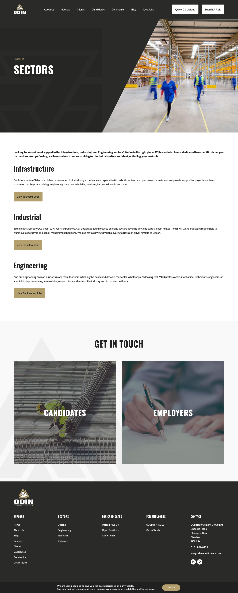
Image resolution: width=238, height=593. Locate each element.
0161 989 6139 (199, 547)
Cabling (62, 524)
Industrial (63, 535)
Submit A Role (213, 9)
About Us (49, 9)
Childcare (63, 541)
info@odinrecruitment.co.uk (206, 553)
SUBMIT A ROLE (155, 524)
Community (118, 9)
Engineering (64, 530)
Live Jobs (148, 9)
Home (17, 524)
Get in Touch (20, 562)
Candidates (98, 9)
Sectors (65, 9)
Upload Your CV (110, 524)
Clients (81, 9)
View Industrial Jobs (28, 245)
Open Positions (110, 530)
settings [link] (149, 589)
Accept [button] (171, 587)
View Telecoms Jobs (28, 196)
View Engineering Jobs (29, 293)
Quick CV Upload (185, 9)
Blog (133, 9)
